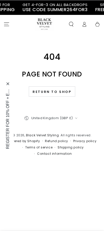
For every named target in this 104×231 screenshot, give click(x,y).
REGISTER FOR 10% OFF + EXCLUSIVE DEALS (8, 119)
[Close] (8, 83)
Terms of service (39, 147)
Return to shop (52, 91)
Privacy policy (84, 141)
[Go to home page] (44, 24)
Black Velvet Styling (42, 135)
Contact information (54, 154)
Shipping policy (71, 147)
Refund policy (56, 141)
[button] (71, 24)
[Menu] (6, 24)
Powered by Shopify (24, 141)
